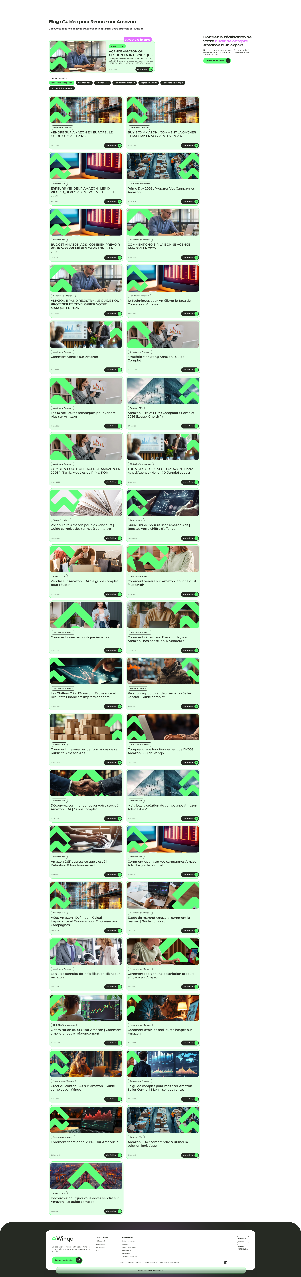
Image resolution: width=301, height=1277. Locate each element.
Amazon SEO (126, 1253)
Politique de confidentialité (169, 1262)
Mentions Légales (151, 1262)
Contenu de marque (129, 1247)
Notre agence (100, 1244)
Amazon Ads (126, 1250)
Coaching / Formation (129, 1256)
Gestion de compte (128, 1241)
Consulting (125, 1244)
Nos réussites (100, 1247)
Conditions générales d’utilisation (130, 1262)
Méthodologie (100, 1241)
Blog (97, 1250)
